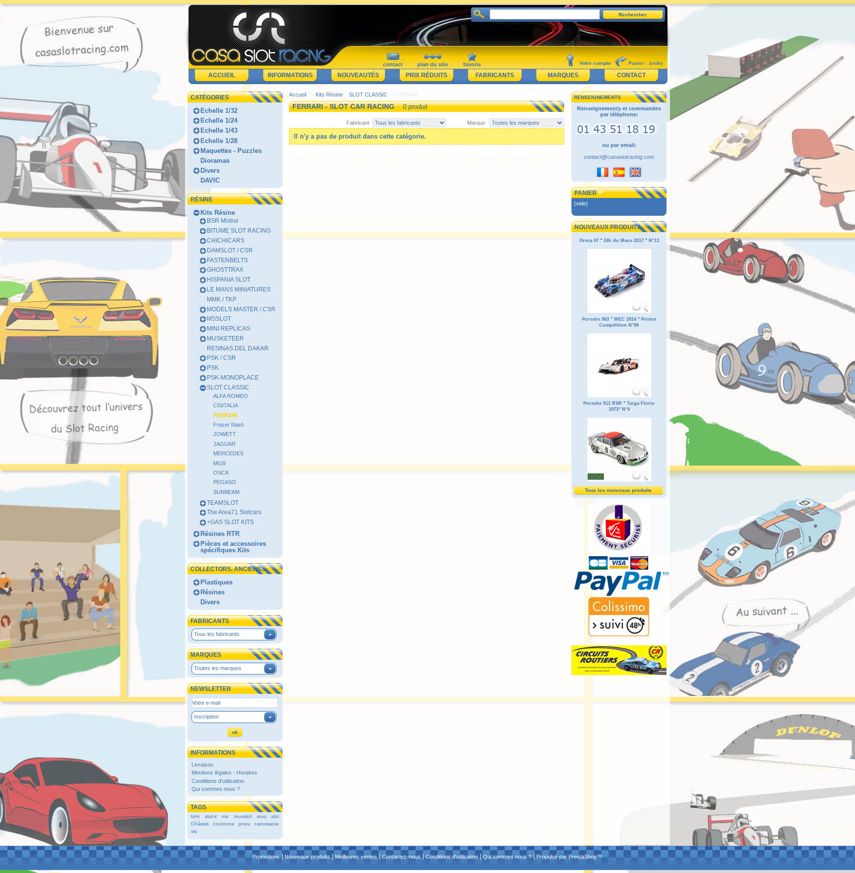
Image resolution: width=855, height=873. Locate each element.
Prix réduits (426, 75)
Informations (290, 75)
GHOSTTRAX (225, 269)
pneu (244, 823)
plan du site (432, 64)
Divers (210, 170)
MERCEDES (228, 453)
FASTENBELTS (227, 260)
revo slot (268, 816)
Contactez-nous (401, 857)
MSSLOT (219, 318)
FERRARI (225, 415)
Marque (476, 123)
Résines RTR (219, 533)
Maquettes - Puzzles (231, 150)
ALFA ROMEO (230, 396)
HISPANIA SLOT (228, 279)
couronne (224, 823)
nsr (225, 816)
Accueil (221, 75)
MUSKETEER (225, 338)
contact (393, 64)
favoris (472, 64)
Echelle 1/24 (219, 120)
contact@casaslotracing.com (619, 157)
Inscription (206, 717)
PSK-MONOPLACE (233, 377)
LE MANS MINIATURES (239, 289)
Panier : (637, 63)
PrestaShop (583, 857)
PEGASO (224, 482)
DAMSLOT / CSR (230, 250)
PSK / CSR (221, 357)
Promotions (266, 857)
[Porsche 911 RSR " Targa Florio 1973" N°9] (619, 480)
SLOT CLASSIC (228, 387)
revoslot (243, 816)
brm (195, 816)
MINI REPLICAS (228, 328)
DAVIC (210, 180)
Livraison (202, 765)
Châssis (200, 823)
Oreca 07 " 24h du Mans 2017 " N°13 (619, 240)
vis (194, 831)
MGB (219, 463)
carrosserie (266, 823)
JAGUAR (224, 444)
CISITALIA (225, 405)
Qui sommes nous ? (215, 789)
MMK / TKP (222, 299)
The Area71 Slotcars (234, 512)
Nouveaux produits (607, 227)
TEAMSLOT (222, 502)
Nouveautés (358, 75)
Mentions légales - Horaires (224, 773)
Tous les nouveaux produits (618, 490)
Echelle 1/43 (219, 130)
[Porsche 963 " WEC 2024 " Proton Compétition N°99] (619, 395)
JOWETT (224, 434)
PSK (213, 367)
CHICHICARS (225, 240)
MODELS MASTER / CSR (241, 309)
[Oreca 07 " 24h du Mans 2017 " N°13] (619, 311)
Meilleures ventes (356, 857)
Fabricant (357, 123)
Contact (631, 75)
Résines (212, 592)
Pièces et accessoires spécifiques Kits (233, 547)
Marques (563, 75)
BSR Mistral (222, 220)
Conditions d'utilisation (217, 781)
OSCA (221, 473)
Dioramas (215, 160)
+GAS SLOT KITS (230, 522)
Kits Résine (217, 212)
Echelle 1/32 (219, 110)
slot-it (211, 816)
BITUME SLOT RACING (239, 230)
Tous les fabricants (216, 634)
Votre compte (595, 63)
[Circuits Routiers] (618, 673)
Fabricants (494, 75)
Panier (585, 193)
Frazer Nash (228, 425)
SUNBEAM (226, 492)
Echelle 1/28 (219, 141)
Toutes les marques (217, 668)
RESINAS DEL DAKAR (238, 348)
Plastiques (216, 582)
